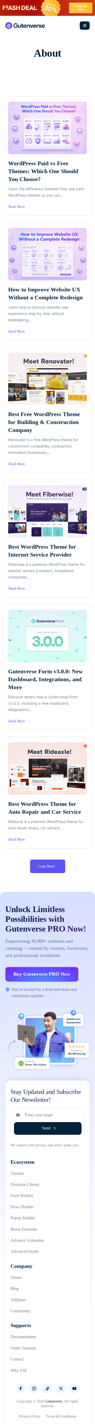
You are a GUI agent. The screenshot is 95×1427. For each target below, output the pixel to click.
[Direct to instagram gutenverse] (34, 1388)
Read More (16, 207)
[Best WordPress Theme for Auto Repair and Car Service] (47, 768)
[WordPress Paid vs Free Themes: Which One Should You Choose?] (47, 128)
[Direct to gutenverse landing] (25, 25)
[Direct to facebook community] (20, 1388)
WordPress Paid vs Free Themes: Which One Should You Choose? (43, 171)
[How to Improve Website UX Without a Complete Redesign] (47, 254)
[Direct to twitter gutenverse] (60, 1388)
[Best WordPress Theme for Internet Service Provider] (47, 511)
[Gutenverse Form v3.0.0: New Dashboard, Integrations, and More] (47, 636)
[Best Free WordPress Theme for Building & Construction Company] (47, 379)
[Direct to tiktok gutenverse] (47, 1388)
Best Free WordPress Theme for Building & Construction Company (44, 422)
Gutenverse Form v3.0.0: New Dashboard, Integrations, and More (45, 679)
